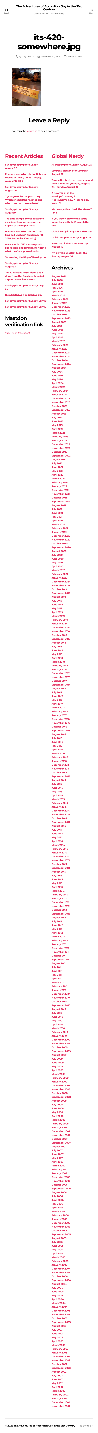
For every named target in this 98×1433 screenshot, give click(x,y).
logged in (32, 131)
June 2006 (58, 1200)
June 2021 (57, 513)
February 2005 (60, 1261)
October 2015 (59, 772)
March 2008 (58, 1119)
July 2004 (57, 1287)
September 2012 (61, 913)
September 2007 (61, 1142)
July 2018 (57, 646)
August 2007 (59, 1146)
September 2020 (61, 547)
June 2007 (58, 1154)
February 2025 (60, 345)
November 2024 (61, 356)
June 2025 (57, 329)
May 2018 (57, 654)
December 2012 (61, 902)
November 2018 (61, 631)
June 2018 (57, 650)
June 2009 (58, 1062)
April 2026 (57, 291)
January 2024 (59, 394)
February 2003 (60, 1349)
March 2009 (58, 1074)
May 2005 (57, 1249)
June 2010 (57, 1016)
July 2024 (57, 371)
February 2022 (60, 482)
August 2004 (59, 1284)
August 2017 (59, 688)
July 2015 (57, 784)
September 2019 (61, 593)
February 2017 (60, 711)
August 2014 (59, 826)
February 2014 (60, 848)
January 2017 (59, 715)
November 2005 (61, 1226)
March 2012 (58, 936)
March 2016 (58, 753)
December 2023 (61, 398)
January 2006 (59, 1219)
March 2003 (58, 1345)
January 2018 (59, 669)
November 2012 (61, 906)
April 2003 (57, 1341)
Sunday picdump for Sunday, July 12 (25, 306)
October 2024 (60, 360)
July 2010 (57, 1013)
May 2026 (57, 287)
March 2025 (58, 341)
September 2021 (61, 501)
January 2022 (59, 486)
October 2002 (60, 1364)
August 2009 (59, 1055)
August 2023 (59, 413)
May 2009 (57, 1066)
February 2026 (60, 299)
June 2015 (57, 787)
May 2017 (57, 700)
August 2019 (59, 597)
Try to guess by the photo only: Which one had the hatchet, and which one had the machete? (23, 200)
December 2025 (61, 306)
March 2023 (58, 432)
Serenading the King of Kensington (25, 257)
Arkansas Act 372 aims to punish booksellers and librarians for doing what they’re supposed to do (25, 248)
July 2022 (57, 463)
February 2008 (60, 1123)
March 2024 (58, 387)
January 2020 (59, 577)
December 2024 (61, 352)
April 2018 (57, 658)
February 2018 (60, 665)
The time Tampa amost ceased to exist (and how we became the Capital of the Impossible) (24, 222)
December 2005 (61, 1223)
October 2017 (59, 681)
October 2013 (59, 864)
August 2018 (59, 642)
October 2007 (60, 1139)
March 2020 (58, 570)
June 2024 (58, 375)
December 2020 (61, 535)
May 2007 (57, 1158)
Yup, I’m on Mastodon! (17, 333)
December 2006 (61, 1177)
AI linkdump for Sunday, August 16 (71, 237)
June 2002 (58, 1379)
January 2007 (59, 1173)
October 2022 (59, 452)
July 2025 (57, 326)
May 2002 (57, 1383)
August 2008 (59, 1100)
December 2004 (61, 1268)
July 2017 (57, 692)
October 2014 (59, 818)
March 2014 (58, 845)
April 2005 (57, 1253)
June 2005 (58, 1245)
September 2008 (61, 1097)
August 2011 (58, 963)
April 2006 (57, 1207)
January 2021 (59, 532)
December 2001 (61, 1402)
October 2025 (59, 314)
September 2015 (61, 776)
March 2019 (58, 616)
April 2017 (57, 703)
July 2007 (57, 1150)
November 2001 (61, 1406)
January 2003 (59, 1352)
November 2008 (61, 1089)
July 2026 (57, 280)
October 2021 (59, 497)
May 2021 (57, 516)
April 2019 (57, 612)
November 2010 (61, 997)
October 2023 (59, 406)
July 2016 (57, 738)
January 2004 (59, 1307)
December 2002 (61, 1356)
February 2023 (60, 436)
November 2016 (61, 723)
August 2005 (59, 1238)
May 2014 (57, 837)
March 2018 (58, 661)
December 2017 (61, 673)
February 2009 (60, 1077)
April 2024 (57, 383)
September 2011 (61, 959)
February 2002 (60, 1394)
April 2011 (57, 978)
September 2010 (61, 1005)
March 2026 (58, 295)
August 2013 (59, 871)
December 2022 (61, 444)
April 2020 (57, 566)
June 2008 (58, 1108)
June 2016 (57, 742)
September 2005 (61, 1234)
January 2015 (59, 806)
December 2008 (61, 1085)
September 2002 (61, 1368)
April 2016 (57, 749)
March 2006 (58, 1211)
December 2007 (61, 1131)
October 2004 (60, 1276)
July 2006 (57, 1196)
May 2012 (57, 929)
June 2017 (57, 696)
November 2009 (61, 1043)
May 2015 (57, 791)
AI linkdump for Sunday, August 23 (72, 164)
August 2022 (59, 459)
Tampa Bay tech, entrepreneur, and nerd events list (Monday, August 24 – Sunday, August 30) (72, 183)
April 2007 (57, 1161)
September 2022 (61, 455)
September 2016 (61, 730)
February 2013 (60, 894)
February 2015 (60, 803)
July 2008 (57, 1104)
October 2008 (60, 1093)
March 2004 (58, 1303)
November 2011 (60, 952)
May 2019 (57, 608)
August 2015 (59, 780)
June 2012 (57, 925)
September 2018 (61, 639)
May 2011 (57, 974)
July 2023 (57, 417)
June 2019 (57, 604)
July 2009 (57, 1058)
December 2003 (61, 1310)
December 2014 (61, 810)
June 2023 (57, 421)
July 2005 (57, 1242)
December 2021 (61, 490)
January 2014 (59, 852)
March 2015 (58, 799)
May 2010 (57, 1020)
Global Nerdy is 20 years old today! (72, 231)
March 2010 (58, 1028)
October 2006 (60, 1184)
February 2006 (60, 1215)
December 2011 (60, 948)
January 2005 (59, 1265)
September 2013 (61, 868)
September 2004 (61, 1280)
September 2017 (61, 684)
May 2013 (57, 883)
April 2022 (57, 474)
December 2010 (61, 994)
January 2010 (59, 1036)
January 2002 (59, 1398)
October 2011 (59, 955)
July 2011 (57, 967)
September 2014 (61, 822)
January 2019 (59, 623)
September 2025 (61, 318)
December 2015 (61, 765)
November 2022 (61, 448)
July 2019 (57, 600)
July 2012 (57, 921)
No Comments (75, 56)
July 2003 (57, 1329)
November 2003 (61, 1314)
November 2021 (61, 494)
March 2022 (58, 478)
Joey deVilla (28, 56)
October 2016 (59, 726)
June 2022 (57, 467)
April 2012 (57, 932)
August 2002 (59, 1371)
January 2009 (59, 1081)
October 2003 (60, 1318)
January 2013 (59, 898)
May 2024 (57, 379)
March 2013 (58, 890)
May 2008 (57, 1112)
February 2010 (60, 1032)
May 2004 (57, 1295)
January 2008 (59, 1127)
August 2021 (59, 505)
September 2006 (61, 1188)
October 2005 (60, 1230)
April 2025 (57, 337)
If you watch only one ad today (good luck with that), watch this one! (70, 222)
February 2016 (60, 757)
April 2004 (57, 1299)
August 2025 (59, 322)
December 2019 (61, 581)
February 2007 (60, 1169)
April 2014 (57, 841)
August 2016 (59, 734)
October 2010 (59, 1001)
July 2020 (57, 555)
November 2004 (61, 1272)
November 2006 (61, 1181)
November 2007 (61, 1135)
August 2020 (59, 551)
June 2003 (58, 1333)
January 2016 (59, 761)
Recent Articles (24, 156)
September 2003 (61, 1322)
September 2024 (61, 364)
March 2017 (58, 707)
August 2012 (59, 917)
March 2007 (58, 1165)
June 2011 (57, 971)
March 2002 (58, 1390)
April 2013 (57, 887)
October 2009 (60, 1047)
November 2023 (61, 402)
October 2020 (60, 543)
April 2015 (57, 795)
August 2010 (59, 1009)
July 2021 (57, 509)
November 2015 (61, 768)
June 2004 (58, 1291)
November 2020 (61, 539)
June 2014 (57, 833)
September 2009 (61, 1051)
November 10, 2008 (50, 56)
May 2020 (57, 562)
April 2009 (57, 1070)
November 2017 (61, 677)
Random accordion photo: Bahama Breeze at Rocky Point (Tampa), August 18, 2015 (25, 177)
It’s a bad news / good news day (23, 295)
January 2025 (59, 348)
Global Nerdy (68, 156)
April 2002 (57, 1387)
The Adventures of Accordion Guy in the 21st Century (49, 8)
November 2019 (61, 585)
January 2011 (59, 990)
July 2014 (57, 829)
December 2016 (61, 719)
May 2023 (57, 425)
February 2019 (60, 619)
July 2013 (57, 875)
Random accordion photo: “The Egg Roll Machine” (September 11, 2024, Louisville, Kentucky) (24, 235)
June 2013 (57, 879)
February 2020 (60, 574)
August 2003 (59, 1326)
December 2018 (61, 627)
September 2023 (61, 410)
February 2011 (59, 986)
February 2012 (60, 940)
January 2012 (59, 944)
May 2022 (57, 471)
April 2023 (57, 429)
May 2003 (57, 1337)
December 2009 (61, 1039)
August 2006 (59, 1192)
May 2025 (57, 333)
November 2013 (61, 860)
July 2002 (57, 1375)
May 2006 (57, 1203)
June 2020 (58, 558)
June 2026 (57, 284)
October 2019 (59, 589)
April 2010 (57, 1024)
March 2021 (58, 524)
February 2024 (60, 390)
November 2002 (61, 1360)
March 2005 (58, 1257)
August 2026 (59, 276)
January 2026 (59, 303)
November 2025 (61, 310)
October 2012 (59, 910)
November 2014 (61, 814)
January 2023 (59, 440)
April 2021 (57, 520)
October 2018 (59, 635)
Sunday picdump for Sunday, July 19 (25, 301)
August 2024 (59, 368)
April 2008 (57, 1116)
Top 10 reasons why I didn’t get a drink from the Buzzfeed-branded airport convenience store (24, 276)
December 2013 (61, 856)
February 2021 (60, 528)
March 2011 (58, 982)
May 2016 (57, 745)
